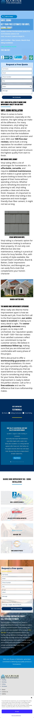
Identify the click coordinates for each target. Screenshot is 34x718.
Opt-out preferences (16, 715)
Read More (17, 458)
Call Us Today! (9, 16)
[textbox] (15, 86)
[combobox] (17, 86)
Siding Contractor (16, 413)
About (3, 689)
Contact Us (5, 691)
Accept (17, 711)
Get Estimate (17, 97)
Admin (10, 433)
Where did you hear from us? (9, 602)
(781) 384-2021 (5, 50)
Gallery (4, 694)
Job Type (4, 84)
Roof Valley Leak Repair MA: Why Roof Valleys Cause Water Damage (17, 429)
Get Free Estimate (16, 608)
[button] (31, 697)
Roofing (23, 433)
